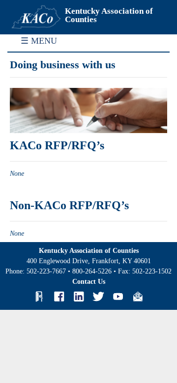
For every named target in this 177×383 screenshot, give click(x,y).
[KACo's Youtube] (118, 296)
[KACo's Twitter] (98, 296)
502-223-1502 (152, 271)
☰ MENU (39, 41)
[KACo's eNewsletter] (138, 296)
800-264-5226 (92, 271)
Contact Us (88, 281)
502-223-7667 (46, 271)
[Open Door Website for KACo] (39, 296)
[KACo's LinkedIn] (78, 296)
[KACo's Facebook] (59, 296)
